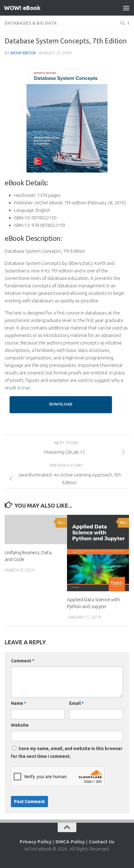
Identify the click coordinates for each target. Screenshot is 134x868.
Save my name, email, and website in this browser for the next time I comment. (66, 752)
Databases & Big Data (31, 23)
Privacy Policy (35, 841)
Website (20, 725)
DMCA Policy (70, 841)
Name (18, 703)
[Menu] (126, 8)
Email (76, 703)
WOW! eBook (22, 7)
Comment (22, 660)
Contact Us (101, 841)
